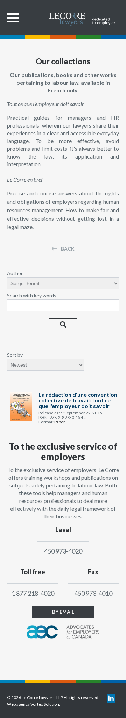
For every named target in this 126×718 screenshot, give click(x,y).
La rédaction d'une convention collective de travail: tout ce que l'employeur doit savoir (77, 400)
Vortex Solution (44, 704)
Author (15, 273)
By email (63, 612)
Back (68, 249)
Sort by (15, 355)
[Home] (84, 17)
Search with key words (31, 295)
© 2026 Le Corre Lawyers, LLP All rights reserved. (53, 697)
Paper (59, 422)
